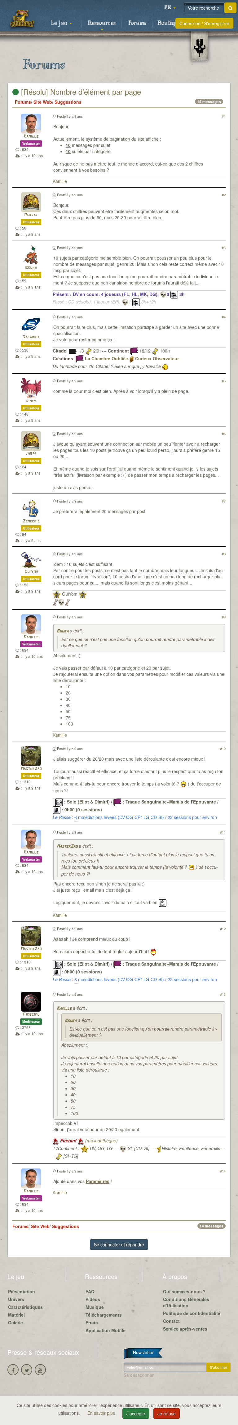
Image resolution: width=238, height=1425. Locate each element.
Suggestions (68, 102)
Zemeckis (31, 521)
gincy (31, 401)
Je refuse (166, 1413)
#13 (223, 994)
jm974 (31, 454)
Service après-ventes (185, 1329)
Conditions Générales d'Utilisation (186, 1302)
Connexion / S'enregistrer (204, 23)
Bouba (31, 268)
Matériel (16, 1315)
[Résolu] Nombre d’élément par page (80, 91)
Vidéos (93, 1299)
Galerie (15, 1322)
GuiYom (31, 572)
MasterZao (31, 769)
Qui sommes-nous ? (184, 1291)
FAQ (90, 1291)
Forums (137, 23)
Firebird (31, 1014)
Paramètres (97, 1181)
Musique (95, 1307)
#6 (224, 433)
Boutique (169, 23)
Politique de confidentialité (191, 1313)
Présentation (21, 1291)
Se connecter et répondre (119, 1244)
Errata (92, 1322)
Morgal (31, 215)
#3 (224, 247)
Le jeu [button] (60, 23)
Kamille (31, 136)
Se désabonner (139, 1375)
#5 (224, 380)
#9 (224, 616)
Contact (171, 1321)
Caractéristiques (25, 1307)
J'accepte (135, 1413)
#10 (223, 748)
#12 (223, 928)
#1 (224, 116)
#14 (223, 1170)
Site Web (42, 102)
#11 (223, 832)
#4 (224, 316)
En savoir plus (101, 1413)
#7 (224, 501)
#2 (224, 194)
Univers (16, 1299)
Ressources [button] (102, 23)
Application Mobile (106, 1330)
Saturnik (31, 337)
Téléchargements (104, 1315)
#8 (224, 553)
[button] (169, 8)
